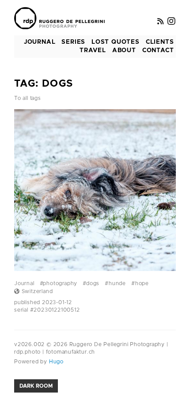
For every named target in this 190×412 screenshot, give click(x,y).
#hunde (115, 283)
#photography (59, 283)
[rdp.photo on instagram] (171, 21)
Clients (160, 42)
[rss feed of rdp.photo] (160, 21)
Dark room (36, 386)
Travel (93, 50)
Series (73, 42)
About (124, 50)
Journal (40, 42)
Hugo (55, 361)
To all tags (27, 98)
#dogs (91, 283)
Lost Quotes (115, 42)
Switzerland (36, 291)
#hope (140, 283)
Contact (158, 50)
